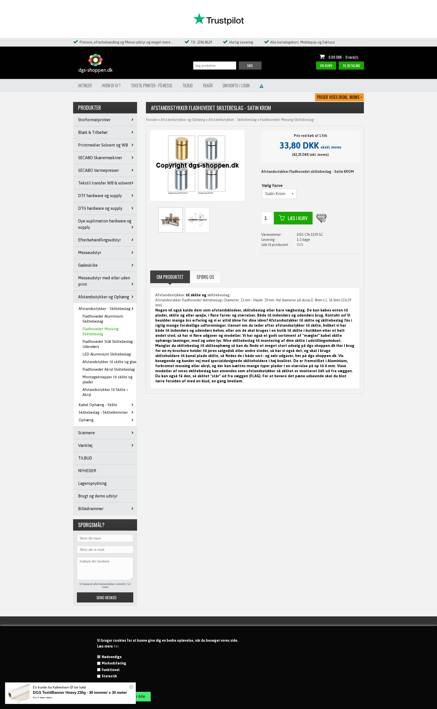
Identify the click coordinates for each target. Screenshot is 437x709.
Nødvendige (112, 657)
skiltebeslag (218, 295)
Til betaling (351, 65)
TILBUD (85, 458)
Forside (151, 120)
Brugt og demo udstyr (98, 496)
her (116, 646)
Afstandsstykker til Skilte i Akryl (104, 392)
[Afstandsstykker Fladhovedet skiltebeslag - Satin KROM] (197, 165)
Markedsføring (114, 663)
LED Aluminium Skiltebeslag (106, 354)
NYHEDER (87, 470)
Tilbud (187, 85)
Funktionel (110, 670)
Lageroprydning (92, 483)
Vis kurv (326, 65)
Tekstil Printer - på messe (151, 85)
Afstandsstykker (170, 295)
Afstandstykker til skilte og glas (109, 362)
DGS (300, 245)
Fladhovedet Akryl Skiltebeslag (108, 369)
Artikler (85, 85)
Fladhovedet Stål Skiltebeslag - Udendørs (108, 344)
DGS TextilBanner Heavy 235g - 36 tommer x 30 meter (80, 692)
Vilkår (208, 85)
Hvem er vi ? (111, 85)
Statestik (109, 676)
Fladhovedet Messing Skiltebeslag (100, 331)
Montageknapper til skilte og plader (107, 379)
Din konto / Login (236, 85)
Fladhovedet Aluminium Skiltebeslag (102, 318)
